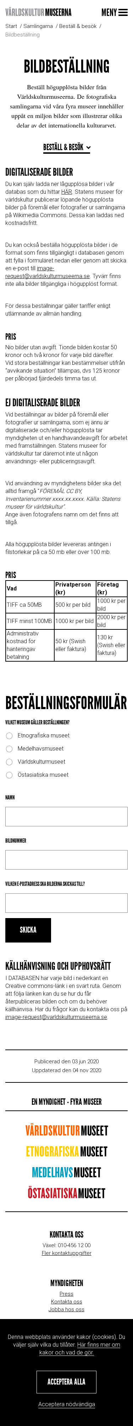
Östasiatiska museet (43, 774)
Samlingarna (38, 26)
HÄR (66, 191)
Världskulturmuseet (41, 761)
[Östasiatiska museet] (66, 1195)
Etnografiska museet (44, 735)
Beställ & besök (77, 26)
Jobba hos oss (66, 1309)
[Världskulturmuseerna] (38, 12)
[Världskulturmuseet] (67, 1133)
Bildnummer (15, 840)
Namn (10, 797)
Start (11, 26)
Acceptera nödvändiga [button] (66, 1404)
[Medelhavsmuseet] (66, 1174)
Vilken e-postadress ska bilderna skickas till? (45, 884)
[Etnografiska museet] (66, 1153)
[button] (66, 1382)
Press (66, 1294)
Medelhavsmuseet (40, 748)
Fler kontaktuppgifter (67, 1253)
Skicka (28, 930)
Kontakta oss (66, 1301)
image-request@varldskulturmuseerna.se (56, 1017)
